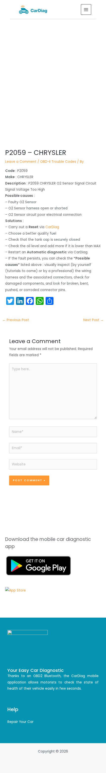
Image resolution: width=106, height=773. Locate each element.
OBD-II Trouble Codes (58, 161)
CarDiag (52, 227)
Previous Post (15, 320)
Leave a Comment (20, 161)
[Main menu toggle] (86, 9)
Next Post (93, 320)
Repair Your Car (20, 721)
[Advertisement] (53, 75)
